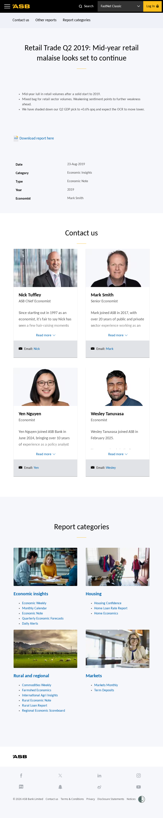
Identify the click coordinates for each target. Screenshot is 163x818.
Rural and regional (31, 676)
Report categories (76, 20)
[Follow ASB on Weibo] (99, 787)
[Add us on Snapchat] (60, 787)
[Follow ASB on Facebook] (21, 775)
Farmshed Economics (36, 690)
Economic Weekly (34, 603)
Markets (94, 676)
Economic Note (32, 613)
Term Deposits (104, 690)
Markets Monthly (106, 685)
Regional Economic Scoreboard (43, 710)
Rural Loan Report (34, 705)
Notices (131, 799)
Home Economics (106, 613)
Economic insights (31, 594)
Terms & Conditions (72, 799)
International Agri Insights (40, 695)
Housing (93, 594)
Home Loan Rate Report (110, 608)
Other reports (45, 20)
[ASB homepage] (21, 6)
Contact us (21, 20)
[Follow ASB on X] (60, 775)
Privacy (90, 799)
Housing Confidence (107, 603)
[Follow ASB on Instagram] (138, 775)
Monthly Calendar (34, 608)
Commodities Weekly (36, 685)
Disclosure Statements (110, 799)
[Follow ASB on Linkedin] (99, 775)
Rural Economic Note (36, 700)
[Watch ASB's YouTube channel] (138, 787)
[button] (7, 6)
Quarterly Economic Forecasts (42, 618)
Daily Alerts (30, 623)
